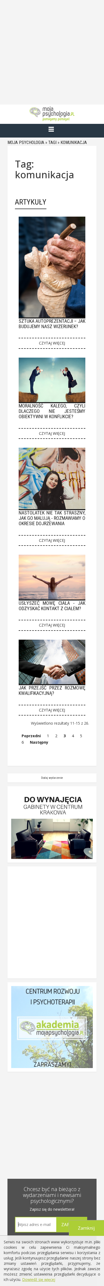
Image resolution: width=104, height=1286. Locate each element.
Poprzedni (31, 735)
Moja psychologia (25, 142)
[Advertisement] (52, 52)
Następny (39, 742)
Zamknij (86, 1228)
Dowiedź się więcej (38, 1279)
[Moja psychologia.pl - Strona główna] (52, 114)
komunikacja (74, 142)
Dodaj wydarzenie (52, 778)
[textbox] (36, 1224)
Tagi (52, 142)
